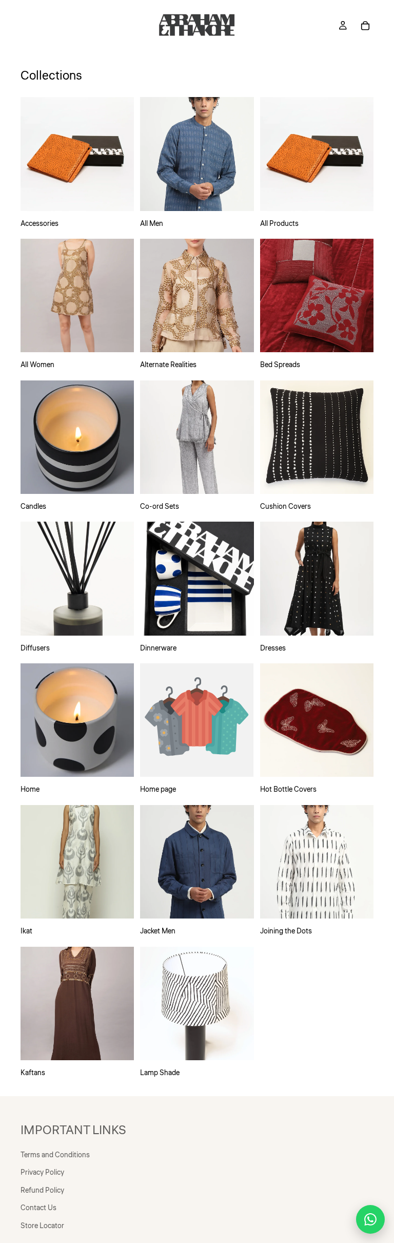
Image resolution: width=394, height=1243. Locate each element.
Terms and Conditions (55, 1155)
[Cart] (365, 25)
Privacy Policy (42, 1173)
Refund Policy (42, 1190)
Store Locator (42, 1225)
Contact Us (38, 1208)
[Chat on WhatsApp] (370, 1219)
